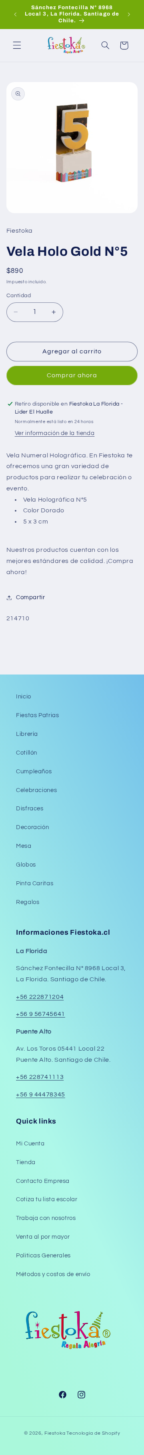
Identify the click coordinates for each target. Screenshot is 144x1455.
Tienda (26, 1162)
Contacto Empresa (43, 1181)
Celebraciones (36, 790)
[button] (17, 45)
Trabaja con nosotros (46, 1218)
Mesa (24, 846)
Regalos (27, 902)
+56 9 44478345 (40, 1094)
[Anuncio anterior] (15, 14)
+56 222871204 (40, 997)
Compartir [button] (30, 597)
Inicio (23, 697)
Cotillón (26, 753)
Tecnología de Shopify (93, 1433)
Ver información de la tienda (55, 433)
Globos (26, 865)
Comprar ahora (72, 375)
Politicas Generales (43, 1256)
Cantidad (18, 295)
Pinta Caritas (34, 883)
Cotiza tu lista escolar (47, 1199)
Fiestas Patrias (37, 715)
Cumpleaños (34, 772)
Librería (27, 734)
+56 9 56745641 (40, 1014)
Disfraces (30, 809)
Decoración (32, 827)
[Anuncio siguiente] (129, 14)
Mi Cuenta (30, 1144)
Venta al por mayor (43, 1237)
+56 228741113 (40, 1077)
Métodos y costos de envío (53, 1274)
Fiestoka (54, 1433)
